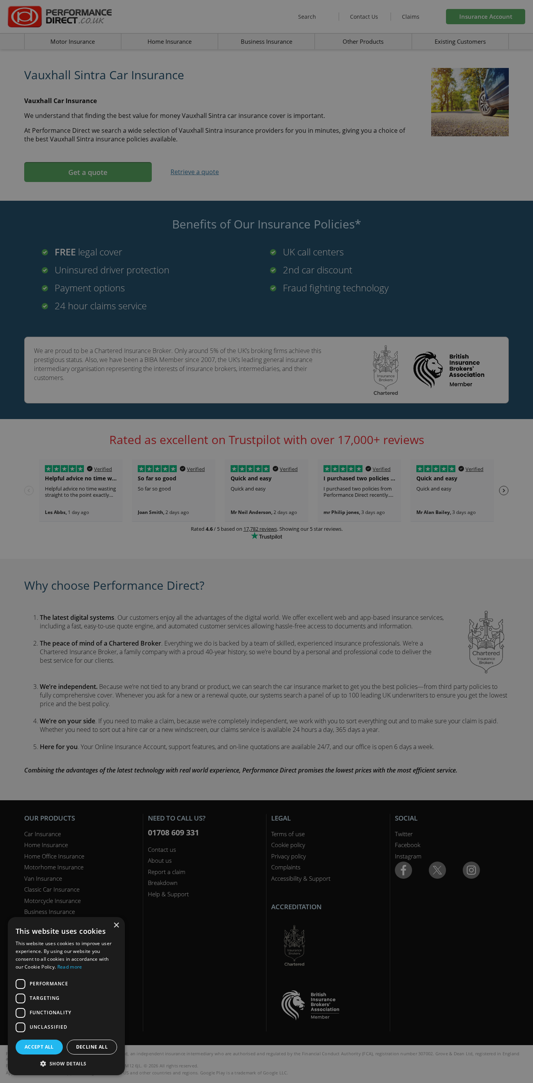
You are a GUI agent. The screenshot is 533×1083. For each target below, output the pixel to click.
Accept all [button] (39, 1047)
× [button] (116, 925)
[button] (66, 1063)
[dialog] (266, 541)
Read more (69, 966)
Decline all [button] (92, 1047)
